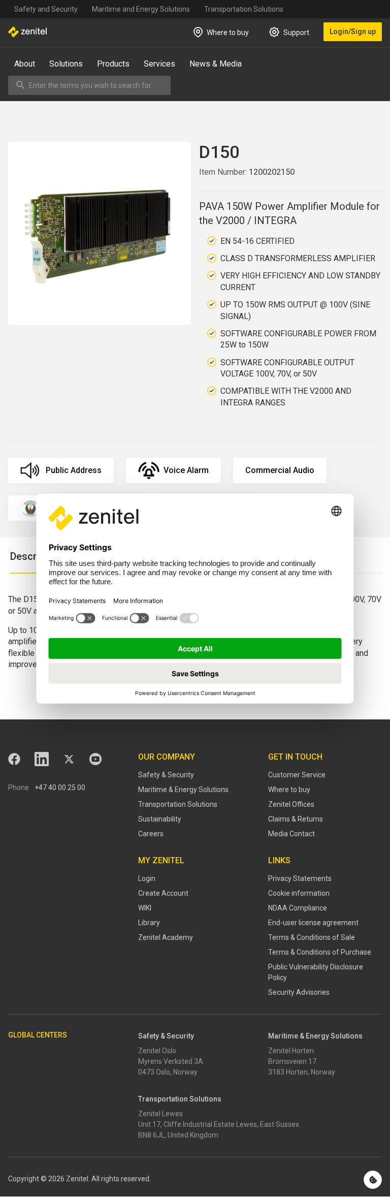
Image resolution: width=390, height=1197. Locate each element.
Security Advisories (299, 992)
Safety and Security (46, 9)
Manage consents (373, 1180)
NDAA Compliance (297, 908)
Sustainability (159, 819)
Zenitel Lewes (160, 1114)
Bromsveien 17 (292, 1061)
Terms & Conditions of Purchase (319, 952)
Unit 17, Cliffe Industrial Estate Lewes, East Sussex (218, 1124)
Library (149, 923)
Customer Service (297, 775)
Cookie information (299, 893)
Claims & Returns (295, 819)
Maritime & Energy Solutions (183, 789)
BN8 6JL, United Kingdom (178, 1135)
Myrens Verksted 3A (170, 1061)
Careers (151, 834)
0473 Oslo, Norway (168, 1072)
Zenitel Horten (291, 1051)
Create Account (163, 893)
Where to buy (289, 789)
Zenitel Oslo (157, 1051)
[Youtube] (95, 759)
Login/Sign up (353, 31)
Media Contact (291, 834)
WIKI (144, 908)
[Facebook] (14, 759)
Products (113, 64)
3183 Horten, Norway (301, 1072)
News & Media (215, 64)
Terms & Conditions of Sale (311, 937)
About (24, 64)
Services (159, 64)
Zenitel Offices (291, 804)
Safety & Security (166, 775)
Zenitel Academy (165, 937)
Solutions (66, 64)
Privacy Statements (300, 878)
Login (146, 878)
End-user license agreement (313, 923)
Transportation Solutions (243, 9)
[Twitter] (69, 759)
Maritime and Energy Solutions (141, 9)
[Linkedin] (42, 759)
